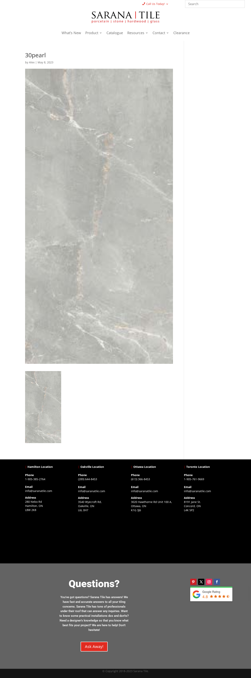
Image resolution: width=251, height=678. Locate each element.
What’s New (71, 33)
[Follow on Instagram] (209, 582)
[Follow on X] (201, 582)
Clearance (181, 33)
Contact (159, 33)
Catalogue (114, 33)
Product (91, 33)
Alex (32, 62)
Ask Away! (94, 646)
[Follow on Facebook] (217, 582)
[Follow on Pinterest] (193, 582)
